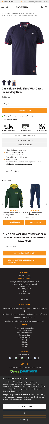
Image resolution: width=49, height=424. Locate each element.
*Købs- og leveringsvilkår (24, 328)
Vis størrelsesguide (10, 119)
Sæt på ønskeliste (13, 171)
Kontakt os (24, 286)
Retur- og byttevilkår (25, 330)
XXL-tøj (24, 342)
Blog (24, 291)
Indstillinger (24, 420)
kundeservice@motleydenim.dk (35, 2)
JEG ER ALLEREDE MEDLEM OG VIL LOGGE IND (21, 261)
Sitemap (24, 299)
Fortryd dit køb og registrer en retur (24, 282)
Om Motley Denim (24, 289)
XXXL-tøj (24, 344)
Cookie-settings (24, 337)
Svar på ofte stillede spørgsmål (24, 284)
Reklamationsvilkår (24, 333)
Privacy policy (24, 335)
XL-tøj (24, 340)
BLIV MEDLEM (24, 276)
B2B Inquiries (24, 293)
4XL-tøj (24, 347)
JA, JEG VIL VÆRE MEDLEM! (24, 253)
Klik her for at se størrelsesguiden (19, 164)
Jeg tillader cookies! (24, 406)
